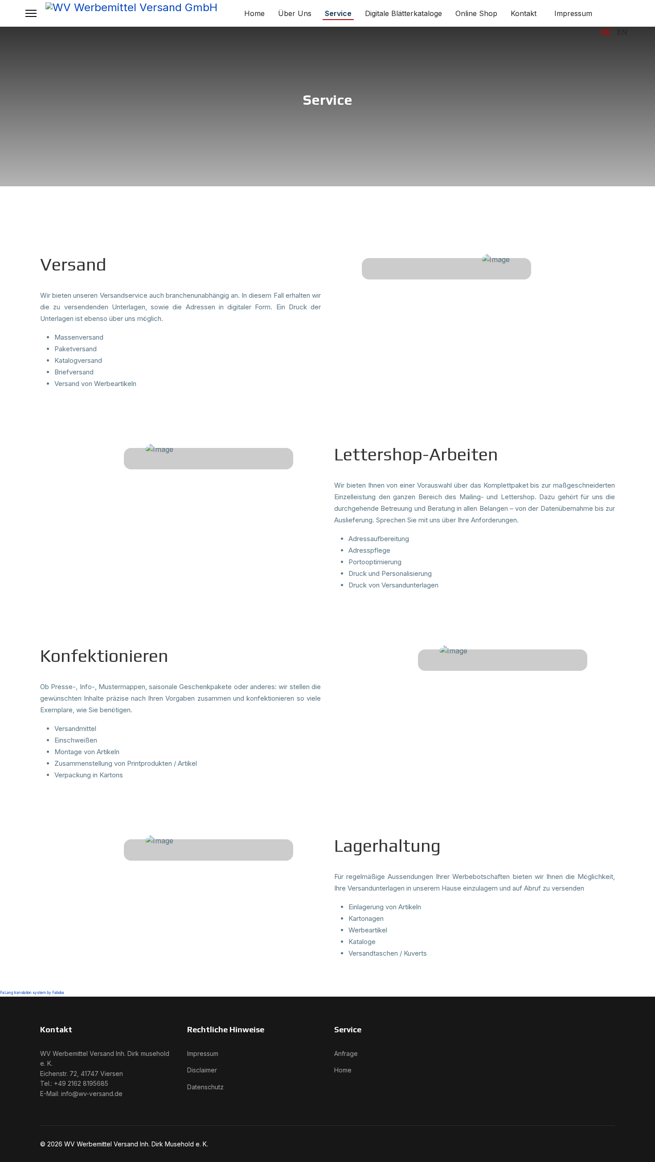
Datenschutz (205, 1087)
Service (338, 13)
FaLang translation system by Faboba (32, 992)
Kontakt (523, 13)
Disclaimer (202, 1070)
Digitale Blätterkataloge (403, 13)
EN (622, 32)
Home (254, 13)
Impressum (573, 13)
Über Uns (294, 13)
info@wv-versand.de (92, 1093)
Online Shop (476, 13)
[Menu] (31, 13)
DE (605, 32)
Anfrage (346, 1053)
